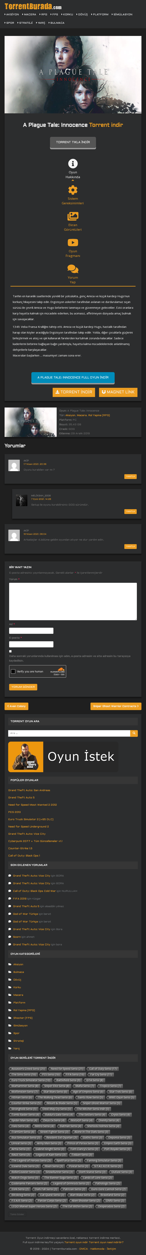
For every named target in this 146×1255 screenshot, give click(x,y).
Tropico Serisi (110, 1086)
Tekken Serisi (82, 1155)
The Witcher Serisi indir (93, 1109)
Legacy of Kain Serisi (51, 1155)
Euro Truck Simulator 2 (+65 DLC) (30, 819)
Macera (29, 14)
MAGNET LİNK (120, 392)
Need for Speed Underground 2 (28, 827)
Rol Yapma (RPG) (99, 415)
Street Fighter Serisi (54, 1132)
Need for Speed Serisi (67, 1069)
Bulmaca (57, 23)
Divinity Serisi (109, 1120)
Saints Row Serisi (90, 1097)
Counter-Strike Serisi (26, 1103)
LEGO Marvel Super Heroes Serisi (34, 1206)
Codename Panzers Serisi (29, 1183)
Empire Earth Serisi (117, 1143)
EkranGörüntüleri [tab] (73, 227)
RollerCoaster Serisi (26, 1172)
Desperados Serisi (111, 1206)
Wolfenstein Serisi (25, 1091)
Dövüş (82, 14)
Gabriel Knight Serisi (50, 1149)
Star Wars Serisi (55, 1091)
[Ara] (134, 733)
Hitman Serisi (22, 1097)
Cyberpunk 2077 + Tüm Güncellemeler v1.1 (35, 841)
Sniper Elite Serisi (57, 1086)
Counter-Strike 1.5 (20, 848)
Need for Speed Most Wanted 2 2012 (32, 805)
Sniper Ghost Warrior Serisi (101, 1103)
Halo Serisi (20, 1126)
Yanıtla (130, 476)
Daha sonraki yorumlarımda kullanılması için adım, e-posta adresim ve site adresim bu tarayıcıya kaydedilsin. (69, 658)
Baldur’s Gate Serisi (59, 1114)
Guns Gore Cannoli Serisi (108, 1189)
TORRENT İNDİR (75, 392)
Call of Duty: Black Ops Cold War (34, 891)
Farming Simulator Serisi (104, 1160)
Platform (100, 14)
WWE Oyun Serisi (121, 1097)
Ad (12, 624)
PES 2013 (14, 812)
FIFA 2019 (19, 899)
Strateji (25, 23)
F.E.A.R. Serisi (22, 1200)
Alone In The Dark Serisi (91, 1132)
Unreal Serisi (21, 1143)
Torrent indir (106, 125)
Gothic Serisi (92, 1137)
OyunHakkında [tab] (73, 174)
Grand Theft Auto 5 (21, 797)
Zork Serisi (20, 1189)
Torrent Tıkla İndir (73, 142)
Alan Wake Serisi (82, 1195)
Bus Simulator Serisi (26, 1137)
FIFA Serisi (75, 1074)
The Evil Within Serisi (77, 1206)
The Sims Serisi (24, 1074)
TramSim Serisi (23, 1132)
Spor (10, 23)
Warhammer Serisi (25, 1086)
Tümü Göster (17, 1214)
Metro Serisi (44, 1126)
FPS (55, 14)
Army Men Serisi (49, 1143)
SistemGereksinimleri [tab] (73, 200)
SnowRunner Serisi (59, 1172)
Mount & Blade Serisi (62, 1103)
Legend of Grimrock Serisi (71, 1183)
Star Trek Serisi (121, 1091)
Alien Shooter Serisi (86, 1200)
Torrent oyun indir (76, 1242)
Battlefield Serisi (68, 1080)
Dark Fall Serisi (46, 1189)
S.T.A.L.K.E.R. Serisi (107, 1166)
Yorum (14, 579)
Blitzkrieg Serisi (23, 1195)
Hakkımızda (97, 1249)
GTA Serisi (95, 1080)
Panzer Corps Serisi (52, 1200)
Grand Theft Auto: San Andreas (29, 790)
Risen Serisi (54, 1166)
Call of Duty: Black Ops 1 (24, 856)
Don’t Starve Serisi (92, 1172)
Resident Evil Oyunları (62, 1137)
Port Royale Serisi (117, 1149)
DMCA (83, 1249)
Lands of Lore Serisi (97, 1178)
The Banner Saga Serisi (60, 1178)
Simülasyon (122, 14)
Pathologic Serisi (107, 1183)
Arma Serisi (21, 1149)
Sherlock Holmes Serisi (103, 1126)
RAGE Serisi (21, 1155)
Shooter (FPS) (23, 1018)
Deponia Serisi (119, 1137)
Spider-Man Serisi (24, 1120)
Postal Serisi (78, 1166)
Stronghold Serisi (24, 1109)
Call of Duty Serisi (103, 1069)
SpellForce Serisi (69, 1160)
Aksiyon (12, 14)
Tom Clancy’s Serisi (84, 1149)
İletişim (111, 1249)
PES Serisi (51, 1074)
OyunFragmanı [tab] (73, 253)
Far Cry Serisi (101, 1074)
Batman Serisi (70, 1126)
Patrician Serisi (74, 1189)
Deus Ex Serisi (54, 1120)
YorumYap (73, 279)
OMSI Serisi (115, 1200)
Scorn (17, 937)
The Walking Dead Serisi (55, 1097)
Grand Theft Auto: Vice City (27, 834)
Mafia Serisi (85, 1086)
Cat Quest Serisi (52, 1195)
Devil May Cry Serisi (57, 1109)
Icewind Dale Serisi (25, 1166)
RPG (43, 14)
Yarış (41, 23)
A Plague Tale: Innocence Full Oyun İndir (73, 377)
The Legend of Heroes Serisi (31, 1160)
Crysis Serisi (120, 1114)
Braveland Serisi (112, 1195)
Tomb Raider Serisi (25, 1114)
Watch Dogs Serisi (25, 1178)
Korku (67, 14)
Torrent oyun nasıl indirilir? (106, 1242)
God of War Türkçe (25, 914)
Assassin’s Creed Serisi (28, 1069)
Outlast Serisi (122, 1172)
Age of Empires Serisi (88, 1091)
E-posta (15, 638)
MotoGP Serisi (82, 1120)
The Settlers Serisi (92, 1114)
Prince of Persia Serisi (82, 1143)
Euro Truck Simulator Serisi (31, 1080)
